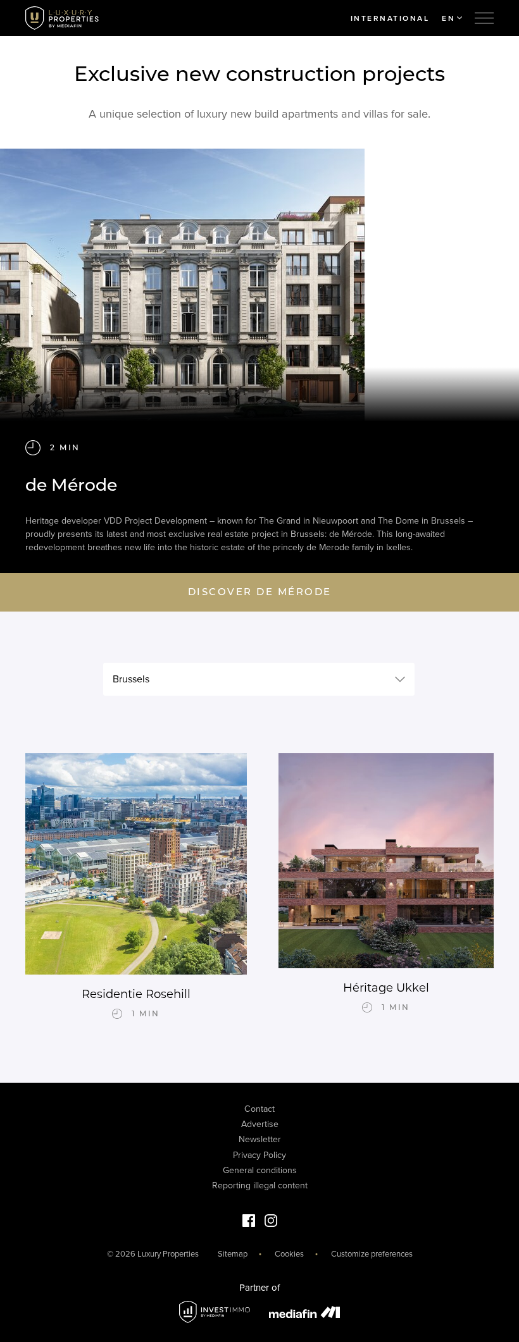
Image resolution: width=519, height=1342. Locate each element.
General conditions (260, 1170)
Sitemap (232, 1254)
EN (448, 18)
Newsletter (260, 1139)
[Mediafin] (304, 1312)
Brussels (131, 679)
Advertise (259, 1124)
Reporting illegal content (260, 1185)
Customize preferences (372, 1254)
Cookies (289, 1254)
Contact (259, 1109)
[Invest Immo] (214, 1312)
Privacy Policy (259, 1155)
